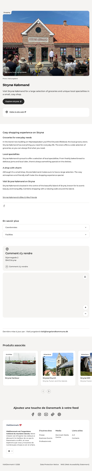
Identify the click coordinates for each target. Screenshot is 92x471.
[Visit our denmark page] (33, 414)
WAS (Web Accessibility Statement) (75, 464)
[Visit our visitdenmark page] (46, 414)
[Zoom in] (85, 307)
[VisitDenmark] (14, 425)
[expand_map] (85, 276)
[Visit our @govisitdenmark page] (53, 414)
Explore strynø (12, 101)
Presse (42, 435)
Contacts (75, 438)
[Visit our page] (39, 414)
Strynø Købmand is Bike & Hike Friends (20, 197)
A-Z (73, 435)
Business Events (45, 438)
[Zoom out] (85, 313)
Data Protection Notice (49, 464)
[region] (46, 295)
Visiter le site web (16, 112)
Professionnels (45, 441)
